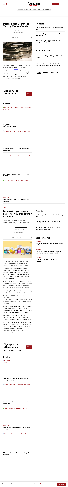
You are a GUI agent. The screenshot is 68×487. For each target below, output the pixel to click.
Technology (44, 13)
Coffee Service (16, 13)
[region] (34, 484)
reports (16, 69)
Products (53, 13)
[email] (22, 37)
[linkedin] (15, 37)
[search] (7, 4)
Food (4, 207)
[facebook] (13, 37)
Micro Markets (26, 13)
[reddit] (20, 37)
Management (36, 13)
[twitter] (17, 37)
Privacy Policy (43, 483)
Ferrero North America (21, 227)
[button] (4, 4)
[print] (31, 37)
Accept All (61, 484)
